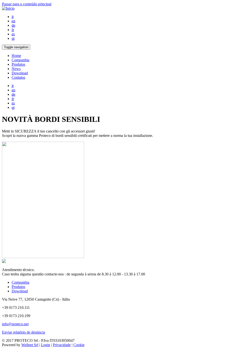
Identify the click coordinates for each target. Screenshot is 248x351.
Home (16, 56)
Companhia (20, 60)
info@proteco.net (15, 324)
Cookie (79, 345)
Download (20, 73)
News (16, 69)
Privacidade (62, 345)
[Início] (8, 8)
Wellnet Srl (29, 345)
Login (45, 345)
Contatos (18, 77)
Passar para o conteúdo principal (26, 4)
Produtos (18, 64)
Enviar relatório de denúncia (23, 332)
